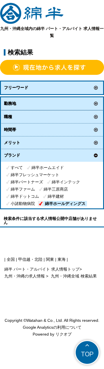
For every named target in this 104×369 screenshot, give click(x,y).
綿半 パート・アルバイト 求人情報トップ (41, 269)
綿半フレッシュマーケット (35, 174)
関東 (50, 259)
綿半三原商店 (56, 189)
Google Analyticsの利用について (52, 327)
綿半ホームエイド (47, 167)
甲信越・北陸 (30, 259)
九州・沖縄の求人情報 (25, 276)
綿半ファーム (23, 189)
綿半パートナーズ (27, 182)
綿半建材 (56, 196)
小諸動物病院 (23, 203)
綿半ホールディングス (65, 203)
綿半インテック (66, 182)
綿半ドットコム (25, 196)
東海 (61, 259)
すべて (17, 167)
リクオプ (63, 334)
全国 (11, 259)
